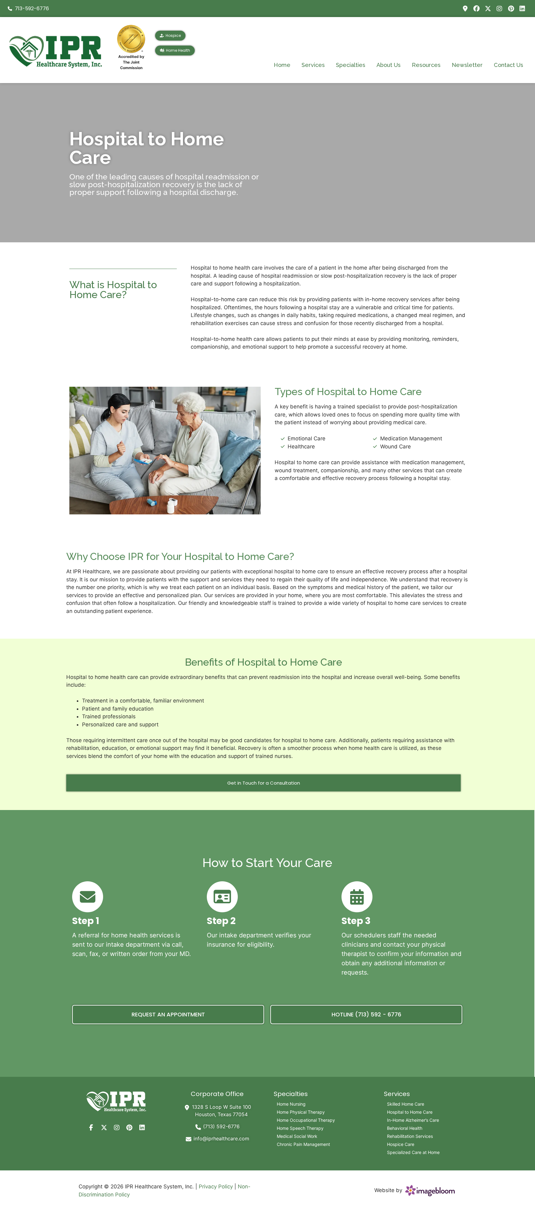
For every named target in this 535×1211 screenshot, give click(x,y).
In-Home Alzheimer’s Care (413, 1120)
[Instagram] (499, 9)
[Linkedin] (522, 9)
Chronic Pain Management (303, 1144)
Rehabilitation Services (410, 1136)
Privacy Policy (216, 1186)
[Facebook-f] (91, 1127)
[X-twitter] (488, 9)
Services (313, 65)
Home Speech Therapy (300, 1128)
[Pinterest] (511, 9)
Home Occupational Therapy (306, 1120)
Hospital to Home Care (410, 1112)
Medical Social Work (297, 1136)
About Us (388, 65)
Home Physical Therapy (301, 1112)
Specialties (350, 65)
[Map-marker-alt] (465, 9)
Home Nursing (291, 1104)
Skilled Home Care (405, 1104)
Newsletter (467, 65)
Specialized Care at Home (413, 1152)
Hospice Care (400, 1144)
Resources (426, 65)
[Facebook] (476, 9)
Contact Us (508, 65)
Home (282, 65)
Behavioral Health (404, 1128)
